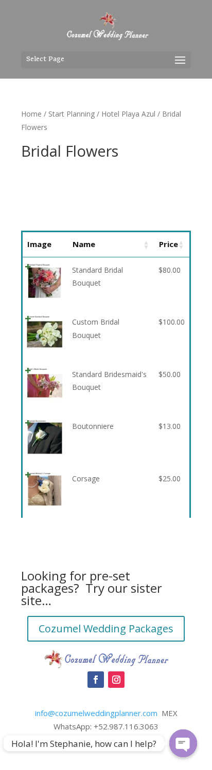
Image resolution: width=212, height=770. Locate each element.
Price (168, 244)
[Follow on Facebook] (95, 679)
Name (84, 244)
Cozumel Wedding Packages (106, 628)
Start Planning (71, 114)
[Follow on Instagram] (116, 679)
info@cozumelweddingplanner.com (96, 713)
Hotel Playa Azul (128, 114)
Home (31, 114)
